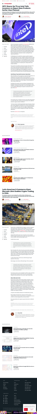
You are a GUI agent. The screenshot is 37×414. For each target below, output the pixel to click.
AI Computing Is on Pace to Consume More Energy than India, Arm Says (24, 141)
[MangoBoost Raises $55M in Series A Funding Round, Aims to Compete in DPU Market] (7, 179)
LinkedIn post (22, 230)
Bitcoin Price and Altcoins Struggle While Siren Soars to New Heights (24, 367)
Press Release (5, 388)
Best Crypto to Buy (28, 382)
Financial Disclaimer (17, 403)
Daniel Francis (16, 331)
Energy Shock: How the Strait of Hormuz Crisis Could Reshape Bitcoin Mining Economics (23, 357)
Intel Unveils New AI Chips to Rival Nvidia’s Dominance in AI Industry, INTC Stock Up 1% (24, 150)
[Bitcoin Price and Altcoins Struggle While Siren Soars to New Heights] (7, 367)
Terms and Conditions (17, 401)
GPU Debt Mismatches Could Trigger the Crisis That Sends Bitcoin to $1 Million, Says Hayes (23, 329)
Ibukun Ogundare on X (18, 130)
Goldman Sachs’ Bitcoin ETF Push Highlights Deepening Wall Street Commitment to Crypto (24, 339)
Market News (13, 121)
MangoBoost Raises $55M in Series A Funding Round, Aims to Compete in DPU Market (23, 178)
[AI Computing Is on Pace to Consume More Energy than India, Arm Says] (7, 141)
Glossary (15, 390)
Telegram (5, 51)
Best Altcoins (27, 384)
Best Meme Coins (27, 388)
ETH (25, 231)
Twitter (5, 48)
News (16, 121)
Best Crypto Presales (28, 385)
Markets (4, 384)
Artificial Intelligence (17, 138)
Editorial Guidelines (17, 400)
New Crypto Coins (27, 387)
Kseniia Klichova (26, 16)
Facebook (5, 46)
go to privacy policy (32, 409)
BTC (18, 231)
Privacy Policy (16, 404)
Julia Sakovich (26, 199)
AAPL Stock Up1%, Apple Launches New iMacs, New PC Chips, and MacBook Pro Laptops (24, 159)
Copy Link (5, 56)
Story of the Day (5, 382)
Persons (15, 385)
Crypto (4, 385)
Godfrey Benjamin (17, 142)
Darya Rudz (16, 170)
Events (15, 387)
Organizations (16, 384)
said (16, 87)
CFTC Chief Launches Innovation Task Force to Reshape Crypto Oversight (24, 348)
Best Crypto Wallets (28, 390)
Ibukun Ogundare (8, 16)
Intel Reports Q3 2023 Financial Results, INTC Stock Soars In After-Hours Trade (24, 169)
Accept (26, 409)
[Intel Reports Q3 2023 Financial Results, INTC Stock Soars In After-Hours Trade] (7, 169)
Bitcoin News (16, 327)
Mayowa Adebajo (17, 180)
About (15, 395)
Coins (15, 382)
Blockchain (5, 387)
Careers (15, 398)
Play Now (29, 412)
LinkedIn (5, 54)
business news (17, 111)
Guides (15, 388)
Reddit (5, 236)
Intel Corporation (26, 44)
